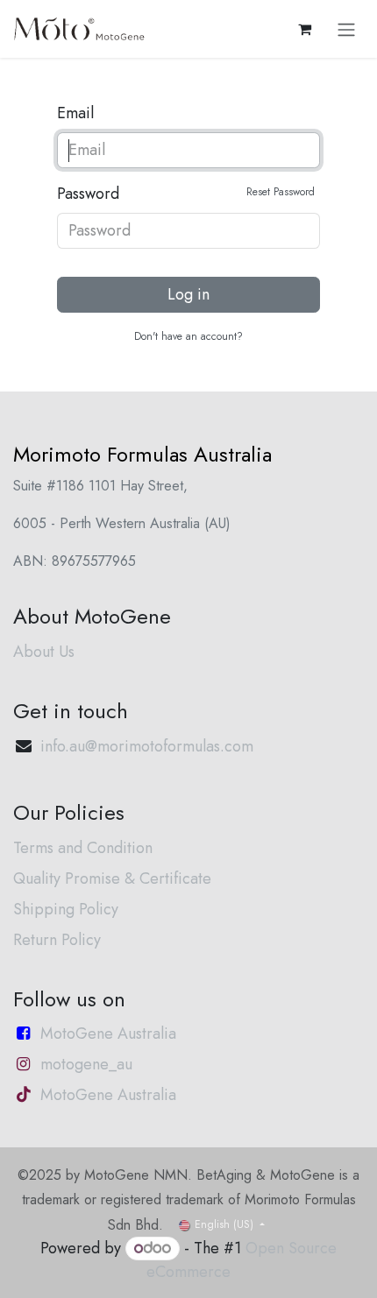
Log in (188, 294)
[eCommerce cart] (304, 28)
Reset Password (280, 192)
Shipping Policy (65, 909)
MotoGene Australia (108, 1033)
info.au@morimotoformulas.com (146, 746)
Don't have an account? (188, 336)
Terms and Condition (83, 847)
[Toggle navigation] (346, 28)
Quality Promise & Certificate (112, 878)
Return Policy (57, 939)
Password (186, 193)
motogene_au (86, 1064)
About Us (44, 651)
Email (75, 113)
